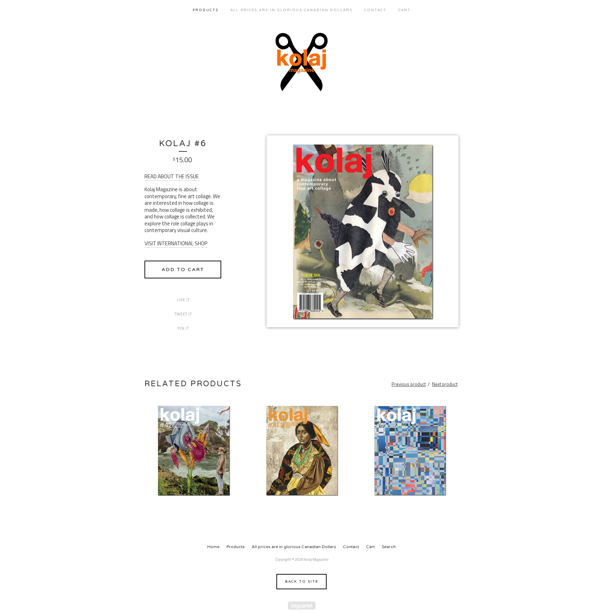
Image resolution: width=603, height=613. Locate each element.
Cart (404, 10)
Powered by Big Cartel (301, 605)
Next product (444, 384)
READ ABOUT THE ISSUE (171, 176)
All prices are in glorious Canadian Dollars (291, 10)
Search (389, 546)
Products (205, 10)
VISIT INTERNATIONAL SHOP (175, 243)
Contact (375, 10)
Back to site (301, 582)
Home (213, 546)
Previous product (409, 384)
